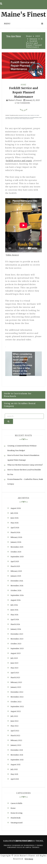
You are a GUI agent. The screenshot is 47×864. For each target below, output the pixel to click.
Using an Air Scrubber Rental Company (20, 404)
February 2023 (16, 682)
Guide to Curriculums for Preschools (17, 394)
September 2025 (17, 557)
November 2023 (17, 639)
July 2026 (14, 513)
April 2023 (15, 673)
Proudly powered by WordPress (19, 845)
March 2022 (15, 735)
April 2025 (15, 561)
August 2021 (15, 764)
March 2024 (15, 624)
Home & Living (16, 813)
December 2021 (17, 750)
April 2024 (15, 619)
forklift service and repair (19, 161)
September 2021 (17, 760)
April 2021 (15, 779)
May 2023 (14, 668)
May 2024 (14, 615)
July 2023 (14, 658)
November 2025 (17, 547)
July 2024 (14, 605)
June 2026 (14, 518)
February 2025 (16, 571)
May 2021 (14, 774)
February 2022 (16, 740)
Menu (7, 23)
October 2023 (16, 644)
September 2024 (17, 595)
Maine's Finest (15, 100)
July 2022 (14, 716)
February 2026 (16, 537)
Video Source (12, 255)
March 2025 (15, 566)
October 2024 (16, 590)
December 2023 (17, 634)
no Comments (23, 103)
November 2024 (17, 586)
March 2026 (15, 532)
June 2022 (14, 721)
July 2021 (14, 769)
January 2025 (16, 576)
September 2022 (17, 706)
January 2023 (16, 687)
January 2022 (16, 745)
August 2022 (16, 711)
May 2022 (14, 726)
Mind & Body (16, 818)
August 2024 (16, 600)
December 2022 (17, 692)
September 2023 (17, 648)
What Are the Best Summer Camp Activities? (25, 465)
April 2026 (15, 528)
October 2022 (16, 702)
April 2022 (15, 731)
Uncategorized (16, 823)
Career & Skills (16, 803)
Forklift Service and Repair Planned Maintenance (23, 92)
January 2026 (16, 542)
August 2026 (16, 508)
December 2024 (17, 581)
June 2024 (14, 610)
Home (23, 84)
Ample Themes (32, 847)
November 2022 (17, 697)
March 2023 (15, 677)
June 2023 (14, 663)
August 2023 (16, 653)
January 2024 (16, 629)
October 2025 (16, 552)
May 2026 (14, 523)
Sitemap (29, 859)
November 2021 (17, 755)
